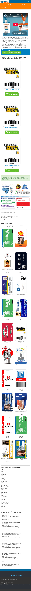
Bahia (2, 477)
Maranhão (3, 484)
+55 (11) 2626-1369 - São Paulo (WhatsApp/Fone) (15, 578)
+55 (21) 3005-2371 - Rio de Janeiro (9, 219)
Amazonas (3, 474)
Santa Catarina (4, 503)
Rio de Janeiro (4, 496)
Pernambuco (4, 492)
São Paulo (3, 506)
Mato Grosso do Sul (5, 486)
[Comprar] (11, 75)
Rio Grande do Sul (5, 502)
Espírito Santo (4, 481)
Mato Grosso (4, 488)
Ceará (2, 478)
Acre (2, 471)
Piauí (2, 493)
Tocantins (3, 507)
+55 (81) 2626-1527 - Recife (7, 217)
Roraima (3, 500)
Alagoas (2, 472)
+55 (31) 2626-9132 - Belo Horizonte (9, 216)
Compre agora (13, 94)
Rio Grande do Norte (5, 498)
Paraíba (2, 491)
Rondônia (3, 499)
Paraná (2, 495)
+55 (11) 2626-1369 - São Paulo (8, 214)
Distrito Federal (4, 479)
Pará (2, 489)
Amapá (2, 475)
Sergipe (2, 504)
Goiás (2, 482)
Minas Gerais (4, 485)
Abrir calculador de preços (11, 52)
